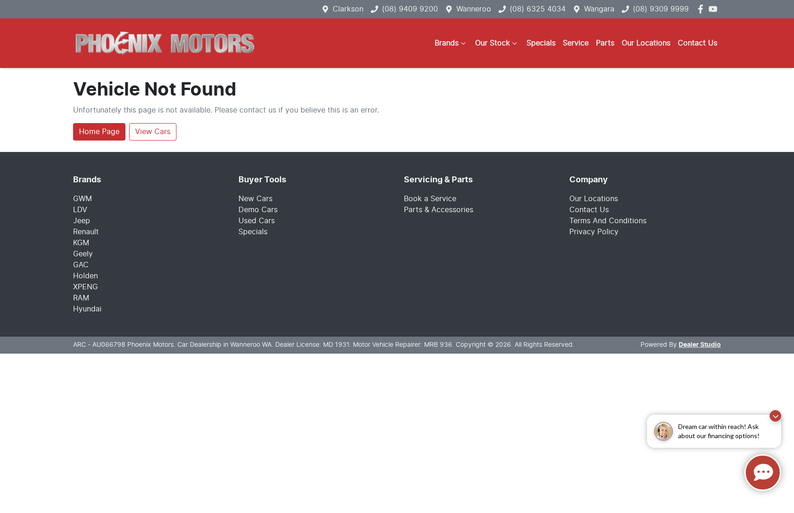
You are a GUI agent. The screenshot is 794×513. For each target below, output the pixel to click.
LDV (80, 210)
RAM (81, 298)
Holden (85, 276)
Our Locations (646, 43)
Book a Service (430, 199)
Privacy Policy (593, 232)
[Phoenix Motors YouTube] (715, 9)
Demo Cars (258, 210)
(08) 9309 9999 (661, 9)
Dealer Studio (700, 345)
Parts (605, 43)
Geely (83, 254)
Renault (86, 232)
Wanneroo (473, 9)
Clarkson (348, 9)
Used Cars (256, 221)
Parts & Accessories (438, 210)
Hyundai (87, 309)
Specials (541, 43)
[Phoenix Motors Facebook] (702, 9)
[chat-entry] (762, 472)
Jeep (81, 221)
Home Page (99, 131)
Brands (447, 43)
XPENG (85, 287)
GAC (81, 265)
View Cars (152, 131)
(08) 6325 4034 (538, 9)
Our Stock (492, 43)
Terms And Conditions (608, 221)
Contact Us (697, 43)
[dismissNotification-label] (775, 416)
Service (576, 43)
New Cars (255, 199)
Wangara (599, 9)
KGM (81, 243)
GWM (82, 199)
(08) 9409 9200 (410, 9)
